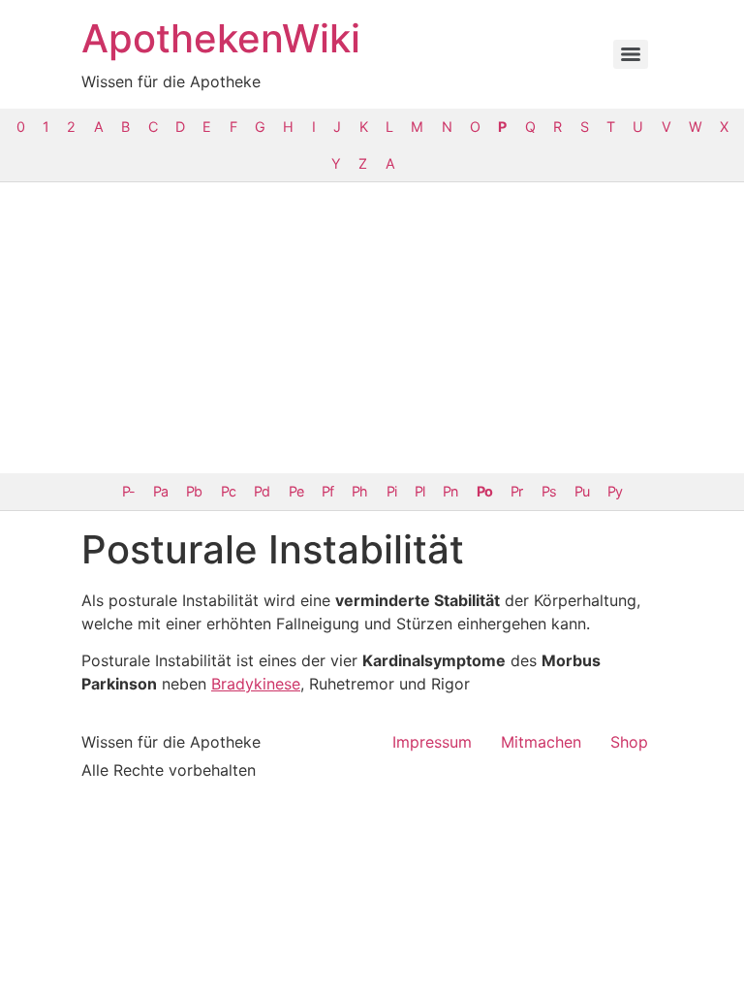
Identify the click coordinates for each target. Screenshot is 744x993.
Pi (391, 491)
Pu (581, 491)
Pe (296, 491)
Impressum (432, 742)
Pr (516, 491)
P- (128, 491)
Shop (629, 742)
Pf (327, 491)
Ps (549, 491)
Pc (228, 491)
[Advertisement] (372, 328)
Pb (194, 491)
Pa (160, 491)
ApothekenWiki (220, 38)
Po (484, 491)
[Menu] (630, 54)
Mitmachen (541, 742)
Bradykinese (255, 683)
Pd (261, 491)
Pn (450, 491)
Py (614, 491)
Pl (419, 491)
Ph (359, 491)
